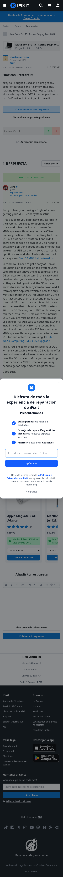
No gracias (31, 491)
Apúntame (31, 463)
